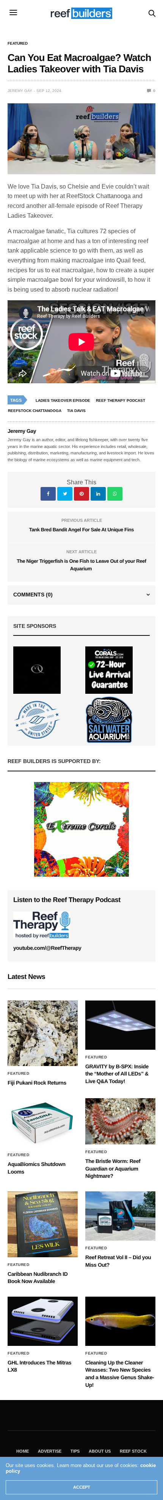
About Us (100, 1451)
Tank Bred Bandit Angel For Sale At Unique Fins (81, 529)
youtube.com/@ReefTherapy (47, 948)
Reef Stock (133, 1451)
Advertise (49, 1451)
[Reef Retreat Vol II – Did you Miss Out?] (120, 1216)
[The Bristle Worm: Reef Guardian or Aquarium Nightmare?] (120, 1121)
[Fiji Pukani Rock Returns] (43, 1033)
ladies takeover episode (63, 400)
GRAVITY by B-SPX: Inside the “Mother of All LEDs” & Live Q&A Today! (117, 1073)
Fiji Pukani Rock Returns (37, 1083)
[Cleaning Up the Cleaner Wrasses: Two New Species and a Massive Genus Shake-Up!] (120, 1321)
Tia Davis (76, 411)
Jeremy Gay (20, 91)
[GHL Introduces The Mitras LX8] (43, 1321)
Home (22, 1451)
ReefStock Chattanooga (34, 411)
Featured (18, 43)
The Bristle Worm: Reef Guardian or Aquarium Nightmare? (112, 1168)
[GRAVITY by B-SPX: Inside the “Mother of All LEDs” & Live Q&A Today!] (120, 1025)
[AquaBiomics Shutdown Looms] (43, 1122)
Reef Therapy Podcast (120, 400)
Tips (75, 1451)
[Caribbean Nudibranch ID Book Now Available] (43, 1224)
